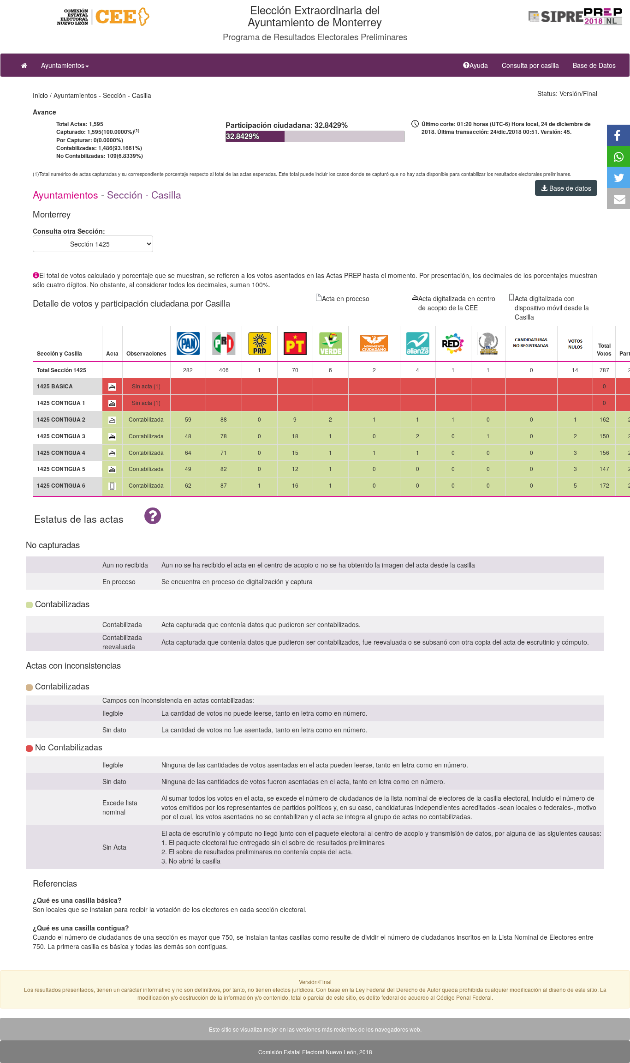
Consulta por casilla (534, 65)
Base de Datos (594, 65)
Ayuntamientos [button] (62, 65)
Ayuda (482, 65)
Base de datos (569, 188)
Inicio (40, 95)
